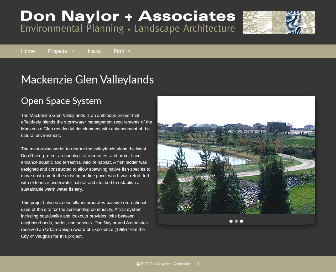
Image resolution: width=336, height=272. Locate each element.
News (94, 51)
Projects (57, 51)
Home (28, 51)
